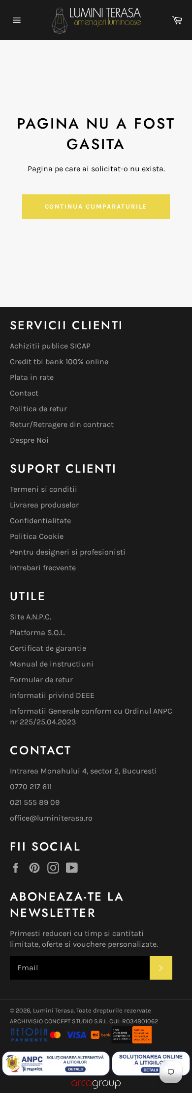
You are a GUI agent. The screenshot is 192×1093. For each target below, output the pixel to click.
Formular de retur (41, 679)
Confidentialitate (40, 520)
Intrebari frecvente (43, 567)
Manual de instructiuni (52, 663)
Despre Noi (29, 440)
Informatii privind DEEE (52, 695)
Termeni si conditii (43, 489)
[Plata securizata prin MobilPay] (49, 1040)
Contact (24, 393)
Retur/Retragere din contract (62, 424)
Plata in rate (32, 377)
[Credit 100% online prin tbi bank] (121, 1040)
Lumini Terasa (53, 1010)
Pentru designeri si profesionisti (68, 552)
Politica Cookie (37, 536)
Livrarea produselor (44, 504)
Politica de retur (38, 408)
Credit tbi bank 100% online (59, 361)
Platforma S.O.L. (37, 632)
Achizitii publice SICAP (50, 345)
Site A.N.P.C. (30, 616)
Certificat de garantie (48, 648)
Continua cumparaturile (96, 206)
